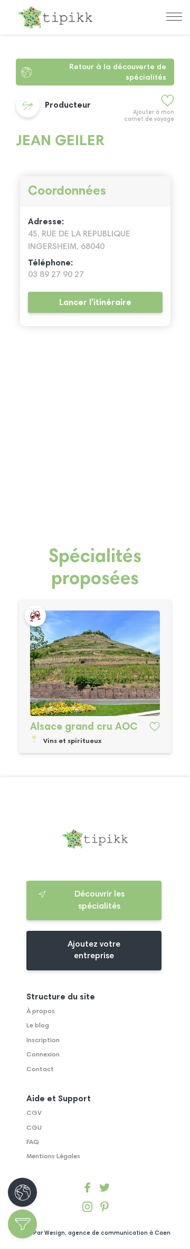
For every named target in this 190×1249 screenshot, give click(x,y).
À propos (40, 1011)
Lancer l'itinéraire (95, 303)
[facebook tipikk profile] (87, 1189)
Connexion (43, 1055)
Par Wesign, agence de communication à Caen (101, 1233)
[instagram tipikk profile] (87, 1208)
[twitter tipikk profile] (104, 1189)
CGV (34, 1113)
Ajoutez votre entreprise (94, 950)
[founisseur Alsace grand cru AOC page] (95, 663)
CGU (34, 1128)
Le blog (37, 1026)
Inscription (43, 1040)
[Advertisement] (95, 442)
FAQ (32, 1142)
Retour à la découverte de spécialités (117, 72)
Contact (40, 1069)
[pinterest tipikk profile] (104, 1208)
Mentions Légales (53, 1156)
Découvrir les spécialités (99, 900)
